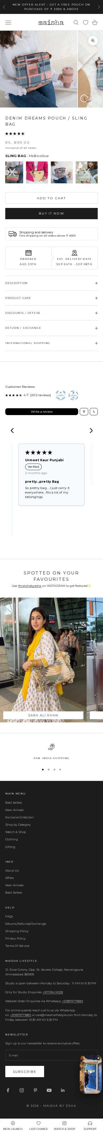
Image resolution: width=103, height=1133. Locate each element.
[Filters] (84, 411)
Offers (9, 878)
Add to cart (51, 198)
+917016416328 (53, 992)
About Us (12, 870)
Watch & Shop (15, 832)
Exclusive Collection (19, 817)
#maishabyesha (29, 586)
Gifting (10, 847)
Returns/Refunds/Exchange (25, 924)
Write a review (42, 412)
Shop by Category (18, 824)
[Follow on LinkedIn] (62, 1090)
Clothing (11, 839)
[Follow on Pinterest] (35, 1090)
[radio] (12, 172)
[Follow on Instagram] (21, 1090)
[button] (14, 133)
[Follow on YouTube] (49, 1090)
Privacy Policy (15, 938)
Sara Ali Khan (43, 715)
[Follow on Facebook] (8, 1090)
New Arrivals (14, 810)
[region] (51, 752)
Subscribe (24, 1071)
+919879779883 (72, 1001)
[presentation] (7, 172)
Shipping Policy (17, 931)
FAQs (9, 916)
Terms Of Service (17, 946)
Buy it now (51, 213)
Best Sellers (13, 802)
